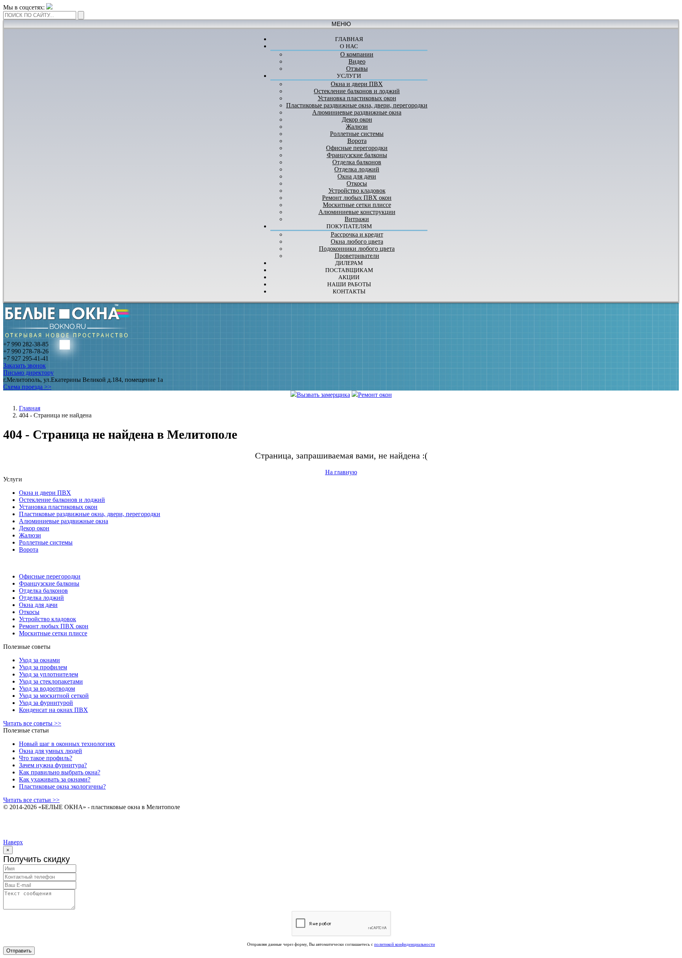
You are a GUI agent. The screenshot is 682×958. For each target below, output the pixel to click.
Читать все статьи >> (31, 799)
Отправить (19, 951)
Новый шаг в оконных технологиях (67, 743)
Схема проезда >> (27, 386)
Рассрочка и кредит (357, 234)
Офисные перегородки (357, 148)
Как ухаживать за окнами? (54, 779)
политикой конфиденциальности (404, 944)
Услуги (349, 76)
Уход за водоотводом (47, 688)
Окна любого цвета (357, 241)
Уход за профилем (43, 667)
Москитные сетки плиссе (357, 204)
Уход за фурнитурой (46, 702)
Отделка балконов (356, 162)
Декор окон (357, 119)
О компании (356, 54)
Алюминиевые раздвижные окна (356, 112)
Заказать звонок (24, 365)
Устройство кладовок (357, 190)
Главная (29, 408)
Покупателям (349, 226)
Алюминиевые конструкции (357, 212)
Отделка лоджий (356, 169)
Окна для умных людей (50, 751)
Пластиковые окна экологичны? (62, 786)
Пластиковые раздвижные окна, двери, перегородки (356, 105)
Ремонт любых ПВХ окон (357, 197)
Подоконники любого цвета (357, 248)
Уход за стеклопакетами (51, 681)
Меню (341, 24)
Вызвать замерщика (323, 394)
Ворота (357, 140)
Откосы (357, 183)
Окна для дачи (356, 176)
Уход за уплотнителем (48, 674)
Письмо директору (28, 372)
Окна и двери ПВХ (357, 84)
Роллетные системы (357, 133)
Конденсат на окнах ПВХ (53, 709)
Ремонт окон (375, 394)
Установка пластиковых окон (357, 98)
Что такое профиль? (45, 758)
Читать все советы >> (32, 723)
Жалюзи (357, 126)
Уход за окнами (39, 660)
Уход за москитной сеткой (54, 695)
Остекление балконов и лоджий (357, 91)
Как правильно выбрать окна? (59, 772)
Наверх (13, 842)
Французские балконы (357, 155)
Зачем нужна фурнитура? (53, 765)
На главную (341, 472)
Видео (356, 61)
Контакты (349, 291)
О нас (349, 46)
